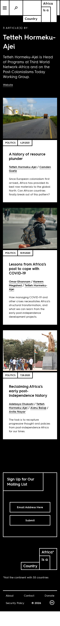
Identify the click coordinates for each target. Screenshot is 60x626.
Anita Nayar (17, 412)
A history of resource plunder (27, 156)
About (10, 595)
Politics (10, 142)
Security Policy (15, 603)
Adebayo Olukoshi (21, 404)
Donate (49, 595)
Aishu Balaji (38, 408)
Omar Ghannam (19, 281)
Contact (29, 595)
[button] (4, 7)
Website (8, 85)
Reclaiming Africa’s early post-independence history (28, 391)
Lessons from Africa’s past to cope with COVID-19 (27, 269)
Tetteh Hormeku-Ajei (23, 167)
